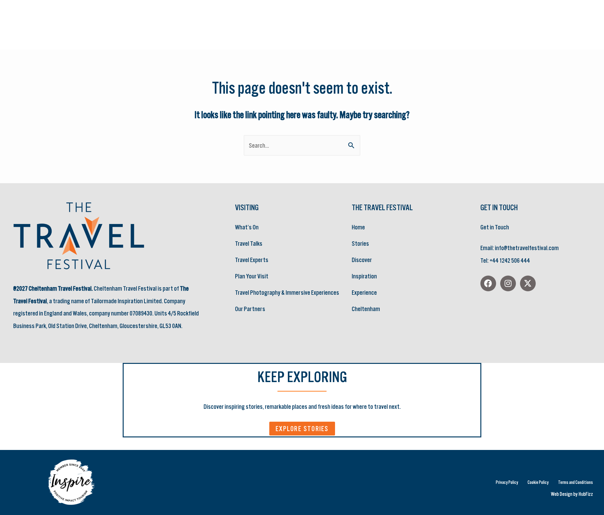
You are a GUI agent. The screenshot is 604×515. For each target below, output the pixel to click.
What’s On (247, 227)
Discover (362, 259)
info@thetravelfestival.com (527, 247)
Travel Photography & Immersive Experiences (287, 292)
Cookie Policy (538, 482)
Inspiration (364, 276)
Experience (364, 292)
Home (358, 227)
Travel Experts (251, 259)
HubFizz (586, 494)
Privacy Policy (507, 482)
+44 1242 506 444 (509, 260)
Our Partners (250, 308)
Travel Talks (248, 243)
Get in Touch (494, 227)
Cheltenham (366, 308)
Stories (360, 243)
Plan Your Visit (251, 276)
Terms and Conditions (575, 482)
